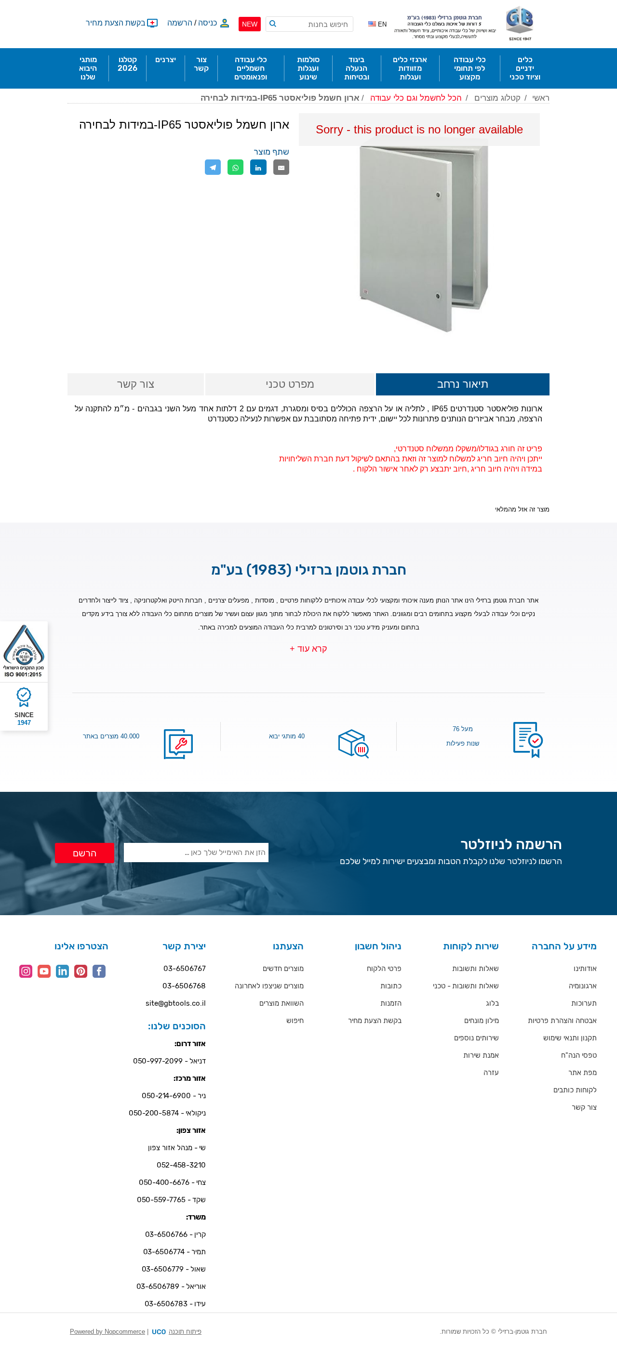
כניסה (207, 23)
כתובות (391, 986)
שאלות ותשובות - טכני (466, 986)
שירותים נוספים (476, 1038)
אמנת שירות (481, 1055)
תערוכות (584, 1003)
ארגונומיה (583, 986)
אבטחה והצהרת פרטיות (562, 1020)
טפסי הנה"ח (579, 1055)
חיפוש (295, 1020)
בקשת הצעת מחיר (375, 1020)
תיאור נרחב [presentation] (462, 384)
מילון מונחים (481, 1020)
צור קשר (584, 1107)
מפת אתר (582, 1072)
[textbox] (309, 24)
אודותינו (585, 968)
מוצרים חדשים (283, 968)
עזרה (491, 1072)
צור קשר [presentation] (135, 384)
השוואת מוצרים (281, 1003)
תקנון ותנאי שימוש (570, 1038)
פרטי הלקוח (384, 968)
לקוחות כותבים (575, 1090)
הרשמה (179, 23)
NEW (249, 24)
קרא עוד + (308, 649)
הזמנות (391, 1003)
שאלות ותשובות (475, 968)
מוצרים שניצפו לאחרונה (269, 986)
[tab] (463, 385)
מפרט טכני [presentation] (290, 384)
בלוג (492, 1003)
